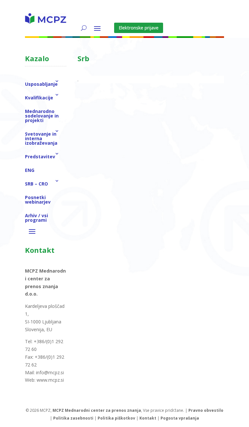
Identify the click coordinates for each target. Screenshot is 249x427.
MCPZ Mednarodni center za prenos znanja (97, 410)
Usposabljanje (41, 84)
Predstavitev (40, 156)
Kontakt (147, 418)
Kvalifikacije (39, 98)
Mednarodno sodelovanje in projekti (42, 115)
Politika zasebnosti (73, 418)
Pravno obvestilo (205, 410)
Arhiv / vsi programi (36, 217)
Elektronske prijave (139, 28)
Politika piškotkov (116, 418)
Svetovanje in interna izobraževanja (41, 138)
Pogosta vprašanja (179, 418)
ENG (29, 170)
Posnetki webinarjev (38, 199)
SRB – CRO (36, 184)
